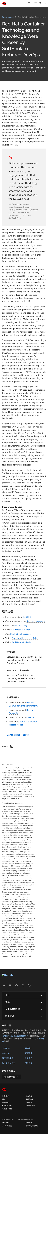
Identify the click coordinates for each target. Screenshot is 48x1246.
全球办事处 (30, 1099)
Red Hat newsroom (36, 621)
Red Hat (27, 617)
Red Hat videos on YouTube (25, 638)
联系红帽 (5, 1102)
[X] (23, 986)
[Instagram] (29, 986)
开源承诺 (28, 1053)
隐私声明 (5, 1123)
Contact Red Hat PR (18, 734)
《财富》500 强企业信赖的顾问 (15, 1036)
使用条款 (29, 1123)
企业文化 (6, 1053)
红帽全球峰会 (7, 1109)
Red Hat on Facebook (20, 633)
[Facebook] (16, 986)
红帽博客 (29, 1102)
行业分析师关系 (8, 1063)
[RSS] (11, 746)
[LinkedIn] (3, 986)
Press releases (8, 17)
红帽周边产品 (30, 1106)
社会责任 (28, 1058)
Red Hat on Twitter (21, 629)
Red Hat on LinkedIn (21, 642)
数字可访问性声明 (32, 1126)
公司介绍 (6, 1048)
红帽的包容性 (7, 1106)
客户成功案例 (7, 1058)
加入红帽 (28, 1063)
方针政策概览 (7, 1126)
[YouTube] (10, 986)
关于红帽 (5, 1096)
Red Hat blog (20, 625)
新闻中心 (28, 1048)
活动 (3, 1099)
